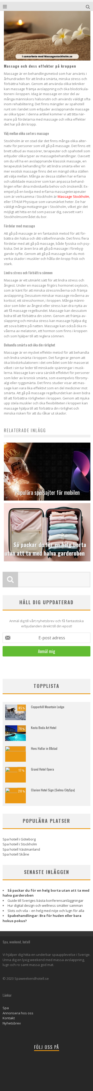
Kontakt (9, 1018)
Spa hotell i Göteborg (19, 839)
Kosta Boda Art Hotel (43, 727)
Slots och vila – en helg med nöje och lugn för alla (45, 910)
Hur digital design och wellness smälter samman (45, 905)
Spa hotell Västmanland (21, 849)
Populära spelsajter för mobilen (47, 492)
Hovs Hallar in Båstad (44, 748)
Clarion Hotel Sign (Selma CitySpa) (53, 790)
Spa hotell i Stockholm (20, 844)
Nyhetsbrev (12, 1023)
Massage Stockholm (73, 196)
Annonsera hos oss (18, 1013)
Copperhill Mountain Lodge (47, 707)
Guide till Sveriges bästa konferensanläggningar (45, 900)
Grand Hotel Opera (42, 769)
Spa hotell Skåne (16, 854)
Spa (6, 1007)
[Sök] (88, 6)
